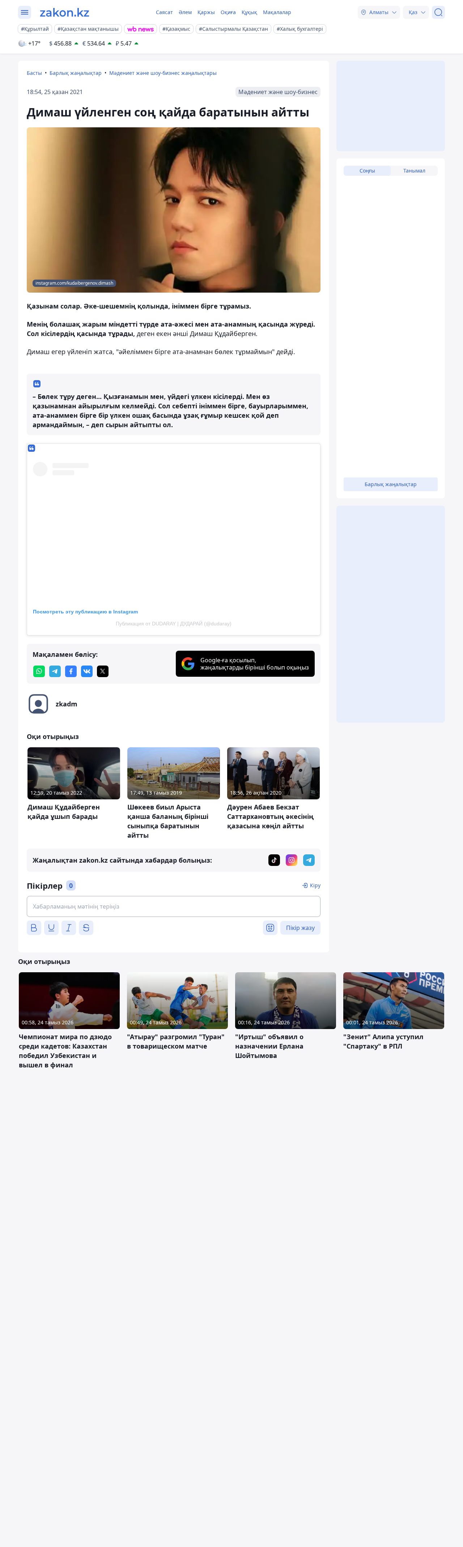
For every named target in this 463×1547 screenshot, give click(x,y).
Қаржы (206, 12)
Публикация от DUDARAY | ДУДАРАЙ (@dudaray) (174, 623)
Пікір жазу (300, 928)
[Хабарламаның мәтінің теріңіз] (173, 906)
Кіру (315, 885)
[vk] (86, 671)
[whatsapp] (39, 671)
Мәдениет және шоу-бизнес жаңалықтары (163, 72)
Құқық (249, 12)
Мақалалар (277, 12)
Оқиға (228, 12)
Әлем (185, 12)
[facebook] (70, 671)
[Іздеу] (438, 12)
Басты (34, 72)
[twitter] (102, 671)
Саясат (164, 12)
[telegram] (54, 671)
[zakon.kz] (64, 12)
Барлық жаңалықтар (76, 72)
